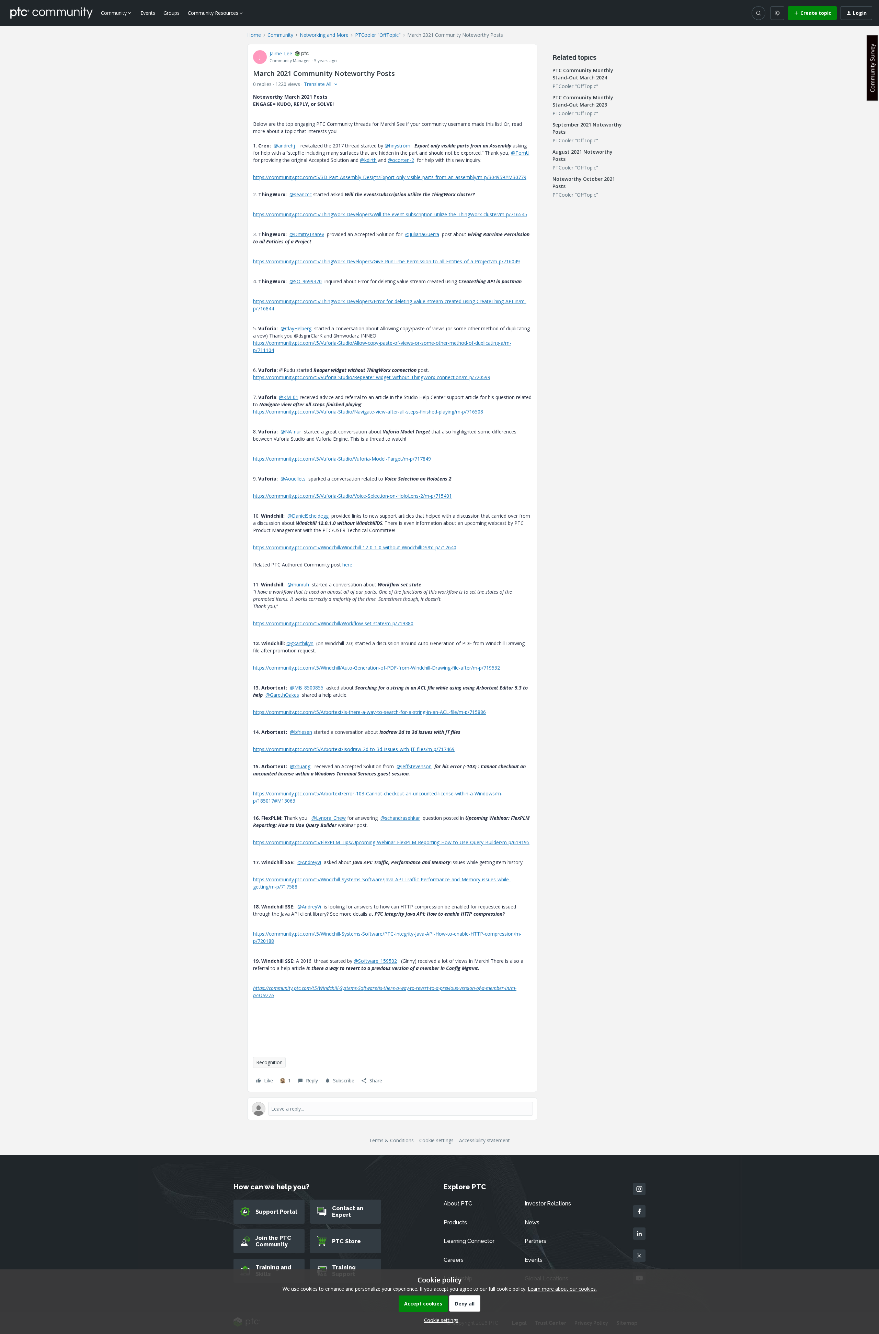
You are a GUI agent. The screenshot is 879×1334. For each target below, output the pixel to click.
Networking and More (324, 35)
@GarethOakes (282, 695)
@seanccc (300, 194)
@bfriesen (301, 732)
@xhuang (300, 766)
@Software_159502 (375, 961)
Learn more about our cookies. (562, 1289)
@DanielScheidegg (308, 515)
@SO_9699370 (305, 281)
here (347, 564)
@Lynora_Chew (328, 818)
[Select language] (777, 13)
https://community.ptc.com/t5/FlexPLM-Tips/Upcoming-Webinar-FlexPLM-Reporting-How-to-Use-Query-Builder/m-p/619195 (391, 842)
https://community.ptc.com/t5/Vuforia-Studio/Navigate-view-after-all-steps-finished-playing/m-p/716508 (368, 411)
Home (254, 35)
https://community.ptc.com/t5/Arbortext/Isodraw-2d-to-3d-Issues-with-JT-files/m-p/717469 (354, 749)
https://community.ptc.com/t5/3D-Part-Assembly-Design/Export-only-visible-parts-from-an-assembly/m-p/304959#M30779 (389, 177)
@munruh (298, 584)
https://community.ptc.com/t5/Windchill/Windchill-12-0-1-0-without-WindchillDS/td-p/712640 (354, 547)
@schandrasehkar (400, 818)
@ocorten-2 (401, 160)
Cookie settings (436, 1140)
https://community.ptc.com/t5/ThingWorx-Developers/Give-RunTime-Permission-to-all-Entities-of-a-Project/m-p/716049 (386, 261)
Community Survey (872, 68)
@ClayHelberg (296, 328)
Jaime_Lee (281, 53)
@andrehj (284, 145)
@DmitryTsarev (306, 234)
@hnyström (397, 145)
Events (147, 13)
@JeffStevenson (414, 766)
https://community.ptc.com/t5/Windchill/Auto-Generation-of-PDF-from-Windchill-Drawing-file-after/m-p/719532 (376, 667)
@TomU (520, 153)
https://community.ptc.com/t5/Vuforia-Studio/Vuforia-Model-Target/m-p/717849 (342, 458)
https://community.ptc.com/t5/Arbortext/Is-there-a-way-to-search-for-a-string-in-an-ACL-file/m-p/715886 (369, 712)
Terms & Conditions (391, 1140)
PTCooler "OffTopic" (378, 35)
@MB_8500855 (306, 687)
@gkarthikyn (299, 643)
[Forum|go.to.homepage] (51, 12)
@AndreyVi (309, 862)
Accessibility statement (484, 1140)
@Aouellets (293, 478)
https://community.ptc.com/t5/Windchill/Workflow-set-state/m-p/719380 (333, 623)
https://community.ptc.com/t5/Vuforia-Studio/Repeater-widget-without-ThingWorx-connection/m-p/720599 (371, 377)
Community (280, 35)
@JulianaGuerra (422, 234)
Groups (171, 13)
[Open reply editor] (392, 1109)
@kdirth (368, 160)
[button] (812, 13)
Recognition (269, 1062)
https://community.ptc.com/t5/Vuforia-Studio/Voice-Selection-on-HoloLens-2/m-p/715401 (352, 496)
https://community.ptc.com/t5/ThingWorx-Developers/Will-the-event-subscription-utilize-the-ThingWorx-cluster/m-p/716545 (390, 214)
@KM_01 (288, 397)
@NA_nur (291, 431)
